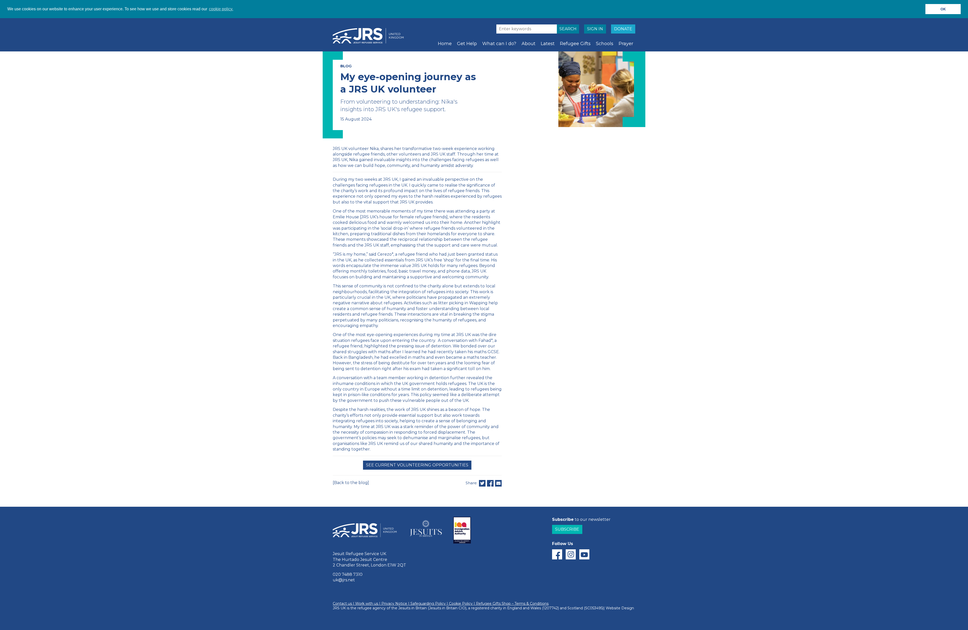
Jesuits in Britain (412, 608)
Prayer (626, 43)
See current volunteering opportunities (417, 465)
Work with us (366, 603)
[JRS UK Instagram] (571, 554)
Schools (604, 43)
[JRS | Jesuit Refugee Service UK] (370, 36)
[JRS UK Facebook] (557, 554)
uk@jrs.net (344, 580)
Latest (548, 43)
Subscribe (567, 529)
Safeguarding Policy (428, 603)
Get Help (467, 43)
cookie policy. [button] (221, 9)
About (528, 43)
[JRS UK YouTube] (584, 554)
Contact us (342, 603)
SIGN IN (595, 28)
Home (445, 43)
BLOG (346, 66)
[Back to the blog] (351, 482)
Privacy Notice (394, 603)
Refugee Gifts (575, 43)
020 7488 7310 (347, 574)
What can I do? (499, 43)
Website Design (620, 608)
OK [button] (943, 9)
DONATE (623, 28)
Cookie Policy (461, 603)
